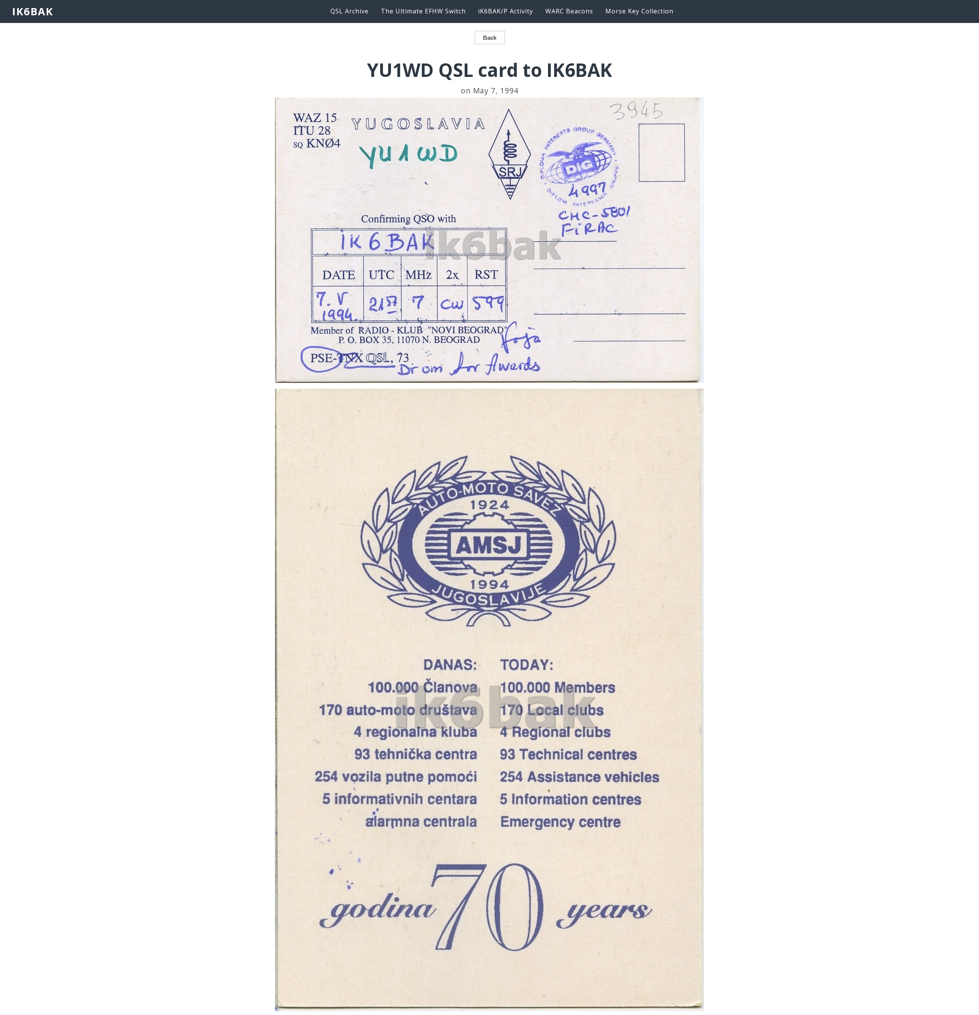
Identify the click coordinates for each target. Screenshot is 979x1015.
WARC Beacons (569, 11)
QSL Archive (349, 11)
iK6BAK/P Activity (505, 11)
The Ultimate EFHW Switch (423, 11)
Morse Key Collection (639, 11)
